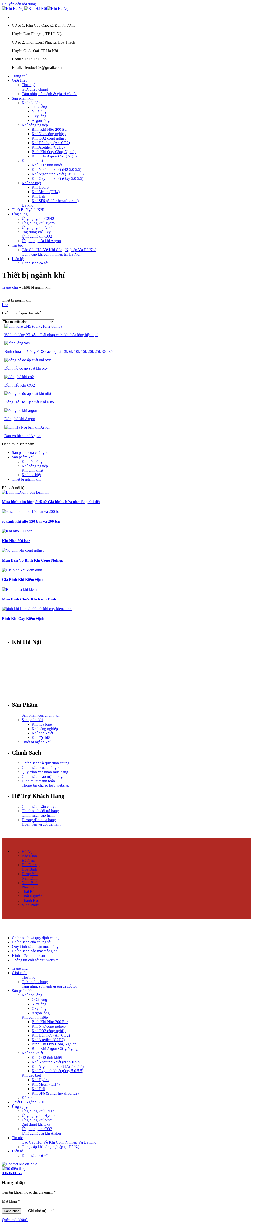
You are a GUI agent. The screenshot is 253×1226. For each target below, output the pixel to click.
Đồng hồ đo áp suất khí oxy (26, 368)
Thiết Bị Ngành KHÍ (28, 210)
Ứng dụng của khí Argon (41, 241)
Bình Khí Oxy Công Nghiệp (54, 152)
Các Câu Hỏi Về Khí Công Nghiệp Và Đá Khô (59, 250)
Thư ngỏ (28, 85)
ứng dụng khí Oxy (36, 232)
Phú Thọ (28, 887)
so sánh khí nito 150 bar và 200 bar (31, 521)
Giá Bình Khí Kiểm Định (22, 579)
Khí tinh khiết (32, 160)
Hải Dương (31, 865)
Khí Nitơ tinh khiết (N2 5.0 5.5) (56, 169)
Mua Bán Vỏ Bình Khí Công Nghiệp (32, 560)
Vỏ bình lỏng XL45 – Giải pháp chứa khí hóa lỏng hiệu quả (51, 335)
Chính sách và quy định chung (45, 763)
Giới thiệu (19, 80)
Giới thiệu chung (35, 89)
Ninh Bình (30, 883)
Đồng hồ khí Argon (19, 419)
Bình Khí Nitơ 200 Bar (50, 129)
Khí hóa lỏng (32, 103)
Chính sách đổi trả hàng (40, 811)
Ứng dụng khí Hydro (38, 223)
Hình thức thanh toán (38, 781)
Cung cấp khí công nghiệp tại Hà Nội (51, 254)
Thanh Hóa (31, 900)
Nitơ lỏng (39, 111)
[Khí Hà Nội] (35, 8)
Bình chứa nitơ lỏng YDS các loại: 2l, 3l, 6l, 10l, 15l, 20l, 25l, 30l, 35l (59, 351)
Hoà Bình (29, 869)
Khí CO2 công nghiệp (49, 138)
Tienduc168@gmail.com (42, 677)
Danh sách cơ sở (34, 263)
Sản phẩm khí (22, 98)
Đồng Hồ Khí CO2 (19, 385)
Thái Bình (30, 891)
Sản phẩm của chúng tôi (30, 452)
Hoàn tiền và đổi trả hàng (41, 824)
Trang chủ (20, 76)
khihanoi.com (36, 686)
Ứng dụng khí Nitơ (36, 227)
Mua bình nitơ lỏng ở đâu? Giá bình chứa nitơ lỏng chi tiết (51, 502)
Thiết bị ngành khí (26, 479)
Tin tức (17, 245)
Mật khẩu (11, 1201)
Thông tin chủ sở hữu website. (45, 785)
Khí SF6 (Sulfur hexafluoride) (55, 201)
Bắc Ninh (29, 856)
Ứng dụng (20, 214)
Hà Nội (27, 851)
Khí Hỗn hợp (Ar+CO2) (51, 143)
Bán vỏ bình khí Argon (22, 436)
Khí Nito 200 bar (16, 541)
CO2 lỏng (39, 107)
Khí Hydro (40, 187)
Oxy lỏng (39, 116)
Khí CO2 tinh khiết (47, 165)
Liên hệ (18, 259)
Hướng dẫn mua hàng (39, 820)
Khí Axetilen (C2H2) (48, 147)
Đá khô (27, 205)
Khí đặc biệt (31, 183)
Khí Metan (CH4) (46, 192)
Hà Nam (28, 860)
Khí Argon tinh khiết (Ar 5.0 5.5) (58, 174)
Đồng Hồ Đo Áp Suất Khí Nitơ (29, 402)
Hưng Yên (30, 874)
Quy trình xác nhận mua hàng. (45, 772)
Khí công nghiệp (35, 125)
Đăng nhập (11, 1211)
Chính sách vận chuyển (40, 806)
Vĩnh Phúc (30, 905)
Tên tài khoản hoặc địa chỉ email (29, 1192)
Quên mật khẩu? (15, 1220)
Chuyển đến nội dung (19, 4)
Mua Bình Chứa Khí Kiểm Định (29, 599)
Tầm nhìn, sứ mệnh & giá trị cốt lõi (49, 94)
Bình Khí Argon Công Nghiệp (55, 156)
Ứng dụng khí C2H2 (38, 218)
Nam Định (30, 878)
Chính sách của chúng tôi (41, 767)
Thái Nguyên (32, 896)
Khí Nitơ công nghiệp (49, 134)
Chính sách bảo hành (38, 815)
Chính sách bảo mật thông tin (44, 776)
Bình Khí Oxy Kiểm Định (23, 618)
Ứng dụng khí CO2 (37, 236)
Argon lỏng (41, 120)
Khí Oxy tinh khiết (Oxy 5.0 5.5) (57, 178)
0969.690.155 (36, 669)
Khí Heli (38, 196)
